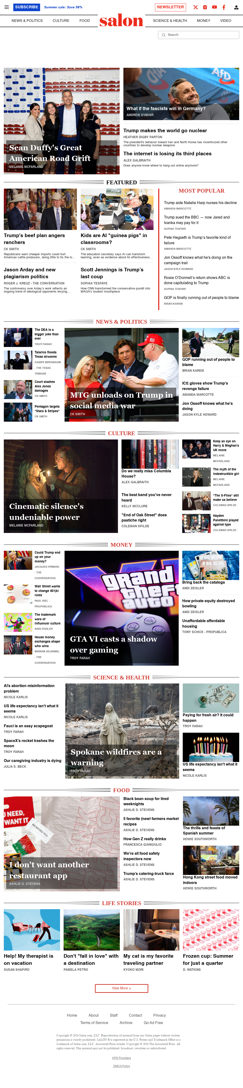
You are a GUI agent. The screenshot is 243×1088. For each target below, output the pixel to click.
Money (203, 21)
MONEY (121, 545)
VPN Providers (121, 1058)
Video (225, 21)
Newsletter (170, 7)
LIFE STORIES (121, 903)
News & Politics (27, 21)
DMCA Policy (121, 1066)
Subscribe (26, 7)
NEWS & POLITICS (121, 322)
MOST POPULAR (201, 191)
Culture (61, 21)
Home (72, 1016)
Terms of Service (94, 1023)
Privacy (159, 1016)
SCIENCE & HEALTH (121, 677)
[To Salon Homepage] (121, 20)
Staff (113, 1016)
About (93, 1016)
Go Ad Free (153, 1023)
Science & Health (170, 21)
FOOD (121, 790)
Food (84, 21)
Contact (135, 1016)
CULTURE (121, 433)
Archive (126, 1023)
